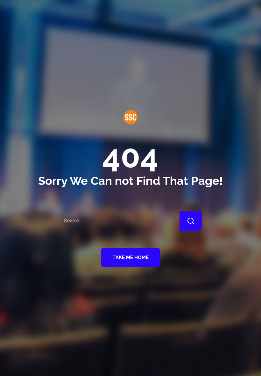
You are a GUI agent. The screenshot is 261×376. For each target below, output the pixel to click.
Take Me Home (130, 257)
